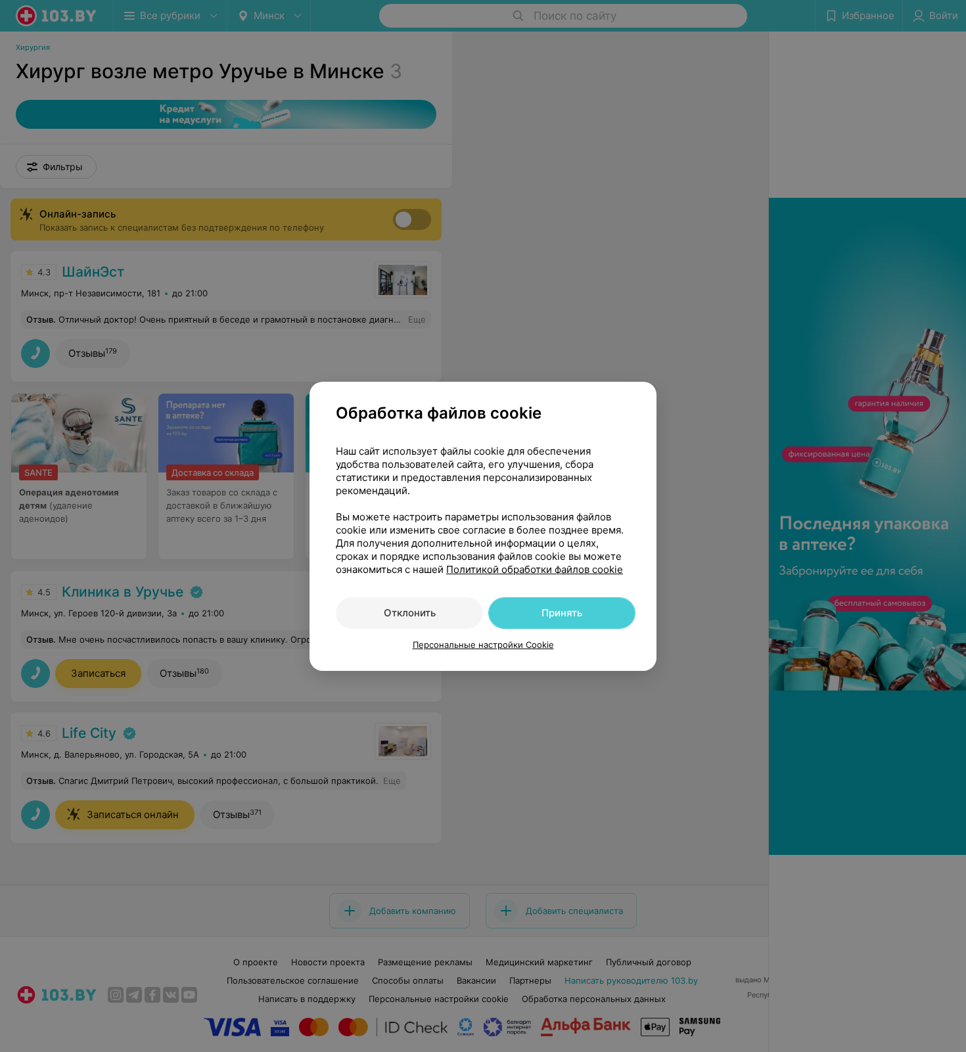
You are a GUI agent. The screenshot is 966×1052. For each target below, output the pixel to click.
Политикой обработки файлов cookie (534, 569)
